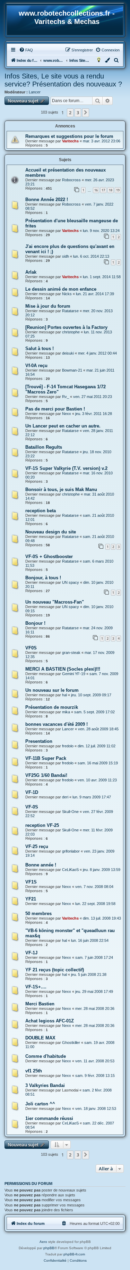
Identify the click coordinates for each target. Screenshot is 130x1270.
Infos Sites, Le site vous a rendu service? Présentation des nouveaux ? (63, 80)
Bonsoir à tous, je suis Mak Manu (61, 489)
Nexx (66, 414)
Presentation (38, 741)
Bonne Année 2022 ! (46, 199)
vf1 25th (33, 1070)
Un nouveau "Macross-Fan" (54, 602)
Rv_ (65, 397)
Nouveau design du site (50, 531)
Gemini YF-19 (73, 674)
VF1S (31, 882)
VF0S (31, 647)
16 (96, 190)
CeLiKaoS (70, 870)
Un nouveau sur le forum (52, 690)
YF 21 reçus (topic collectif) (54, 969)
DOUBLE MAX (40, 1037)
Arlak (30, 272)
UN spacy (70, 582)
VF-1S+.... (35, 986)
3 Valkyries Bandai (45, 1085)
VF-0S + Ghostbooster (49, 556)
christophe (71, 332)
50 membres (38, 913)
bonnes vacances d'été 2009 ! (56, 724)
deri (65, 797)
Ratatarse (70, 311)
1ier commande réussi (49, 1118)
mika (66, 712)
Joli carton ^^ (40, 1103)
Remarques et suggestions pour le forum (69, 136)
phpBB (48, 1248)
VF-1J (31, 952)
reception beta (40, 510)
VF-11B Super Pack (45, 758)
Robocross (71, 180)
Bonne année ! (40, 865)
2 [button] (70, 112)
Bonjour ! (35, 623)
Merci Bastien (39, 1003)
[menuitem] (26, 50)
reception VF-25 (42, 825)
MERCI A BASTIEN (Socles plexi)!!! (62, 669)
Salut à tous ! (39, 348)
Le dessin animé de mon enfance (60, 289)
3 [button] (78, 112)
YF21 (30, 899)
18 (110, 190)
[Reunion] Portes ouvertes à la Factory (66, 327)
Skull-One (70, 812)
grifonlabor (71, 851)
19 (118, 190)
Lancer (35, 92)
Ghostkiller (71, 1042)
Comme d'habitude (45, 1056)
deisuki (68, 353)
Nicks (67, 294)
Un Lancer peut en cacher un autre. (63, 426)
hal (64, 695)
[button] (85, 112)
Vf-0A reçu (36, 365)
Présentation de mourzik (51, 707)
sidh (65, 256)
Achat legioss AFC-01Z (49, 1020)
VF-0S (31, 807)
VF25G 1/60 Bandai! (46, 775)
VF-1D (31, 792)
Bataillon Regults (43, 447)
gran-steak (71, 652)
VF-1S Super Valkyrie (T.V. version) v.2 (66, 468)
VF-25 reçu (36, 846)
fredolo (67, 746)
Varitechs (70, 141)
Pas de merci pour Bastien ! (55, 409)
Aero (43, 1242)
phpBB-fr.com (74, 1254)
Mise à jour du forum (47, 306)
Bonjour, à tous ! (43, 577)
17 (103, 190)
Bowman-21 (72, 370)
